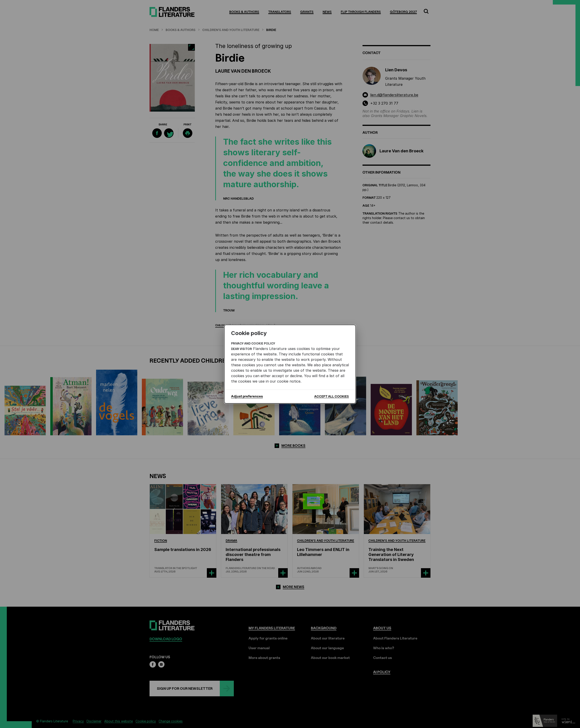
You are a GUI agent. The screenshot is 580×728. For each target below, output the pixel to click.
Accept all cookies (331, 396)
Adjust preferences (247, 396)
